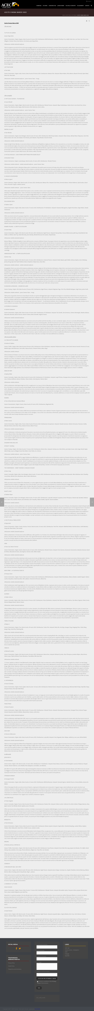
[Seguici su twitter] (20, 948)
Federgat (67, 953)
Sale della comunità (71, 5)
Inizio (63, 15)
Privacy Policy (11, 963)
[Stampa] (86, 21)
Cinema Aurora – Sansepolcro (72, 950)
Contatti (87, 5)
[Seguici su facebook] (16, 948)
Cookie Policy (11, 966)
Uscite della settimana (71, 15)
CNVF (66, 952)
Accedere (89, 1)
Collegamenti (80, 5)
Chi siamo (45, 5)
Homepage (38, 5)
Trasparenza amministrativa (14, 969)
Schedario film (52, 5)
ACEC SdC (67, 948)
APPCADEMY (37, 1009)
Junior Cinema (60, 5)
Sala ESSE (67, 955)
